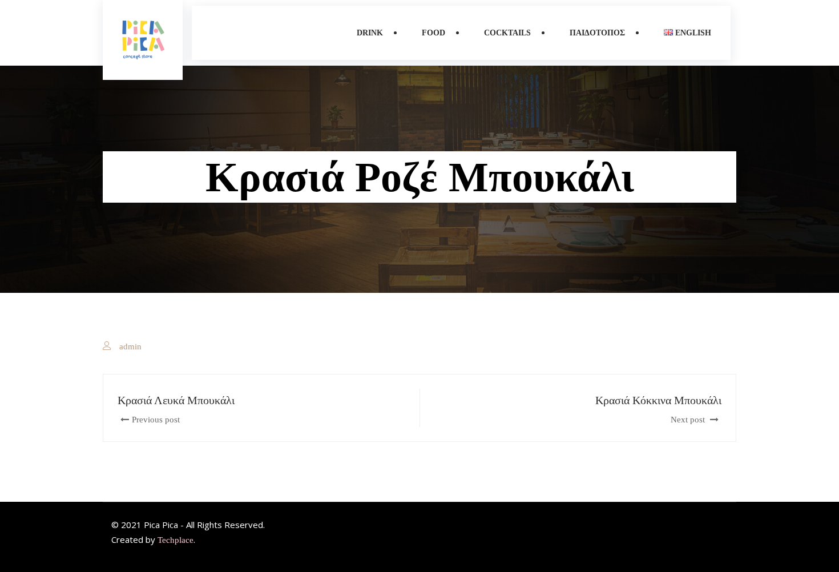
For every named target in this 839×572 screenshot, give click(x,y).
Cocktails (507, 33)
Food (433, 33)
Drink (370, 33)
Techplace (175, 540)
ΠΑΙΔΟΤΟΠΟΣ (597, 33)
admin (130, 346)
